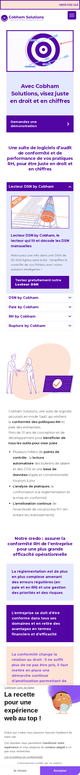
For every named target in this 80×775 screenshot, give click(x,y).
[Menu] (72, 15)
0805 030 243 (68, 4)
